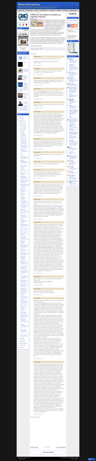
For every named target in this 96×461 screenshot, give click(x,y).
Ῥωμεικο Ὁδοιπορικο (73, 87)
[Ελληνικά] (20, 24)
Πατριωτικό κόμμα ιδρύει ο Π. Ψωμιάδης (23, 293)
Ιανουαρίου (22, 345)
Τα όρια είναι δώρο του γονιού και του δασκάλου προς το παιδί (73, 149)
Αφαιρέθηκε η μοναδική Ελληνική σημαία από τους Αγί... (24, 181)
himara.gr (71, 105)
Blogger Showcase (74, 458)
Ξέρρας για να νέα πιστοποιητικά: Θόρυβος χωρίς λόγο (24, 238)
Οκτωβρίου (22, 125)
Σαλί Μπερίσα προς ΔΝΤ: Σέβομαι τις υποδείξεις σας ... (23, 142)
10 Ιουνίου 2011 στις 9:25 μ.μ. (38, 74)
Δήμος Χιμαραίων (72, 175)
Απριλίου (21, 340)
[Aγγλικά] (24, 24)
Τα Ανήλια (71, 171)
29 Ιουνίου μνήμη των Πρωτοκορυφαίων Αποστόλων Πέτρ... (24, 146)
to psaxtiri (71, 152)
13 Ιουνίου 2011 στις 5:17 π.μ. (38, 178)
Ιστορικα (59, 10)
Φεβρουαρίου (22, 343)
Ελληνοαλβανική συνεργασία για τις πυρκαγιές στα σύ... (24, 177)
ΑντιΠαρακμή (71, 166)
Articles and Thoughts (73, 110)
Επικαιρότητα (36, 49)
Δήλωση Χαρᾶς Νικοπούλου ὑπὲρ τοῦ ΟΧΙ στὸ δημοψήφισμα (73, 168)
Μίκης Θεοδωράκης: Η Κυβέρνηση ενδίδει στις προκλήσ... (24, 246)
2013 (20, 116)
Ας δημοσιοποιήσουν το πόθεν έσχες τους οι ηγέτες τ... (24, 298)
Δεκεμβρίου (22, 121)
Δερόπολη (71, 94)
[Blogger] (76, 27)
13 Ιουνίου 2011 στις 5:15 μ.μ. (38, 294)
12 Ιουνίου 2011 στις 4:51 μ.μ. (38, 148)
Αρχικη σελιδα (21, 10)
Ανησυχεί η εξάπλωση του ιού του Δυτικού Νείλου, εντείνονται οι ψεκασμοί (73, 61)
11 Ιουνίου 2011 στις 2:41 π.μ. (38, 85)
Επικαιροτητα (29, 10)
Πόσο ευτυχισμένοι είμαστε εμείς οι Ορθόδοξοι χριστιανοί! (73, 102)
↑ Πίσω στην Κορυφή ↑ (48, 452)
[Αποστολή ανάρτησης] (41, 48)
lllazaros (70, 147)
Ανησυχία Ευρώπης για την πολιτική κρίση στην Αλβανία (24, 206)
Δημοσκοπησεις (73, 10)
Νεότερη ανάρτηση (34, 447)
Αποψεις (36, 10)
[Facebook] (69, 27)
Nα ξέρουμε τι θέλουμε (24, 228)
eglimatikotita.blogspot (73, 132)
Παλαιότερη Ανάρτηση (61, 447)
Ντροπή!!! (25, 62)
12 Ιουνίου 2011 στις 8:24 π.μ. (38, 135)
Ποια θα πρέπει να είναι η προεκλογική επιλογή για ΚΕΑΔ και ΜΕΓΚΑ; (73, 158)
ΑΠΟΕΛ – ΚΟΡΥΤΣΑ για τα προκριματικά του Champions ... (24, 185)
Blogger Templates (64, 457)
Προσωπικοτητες (44, 10)
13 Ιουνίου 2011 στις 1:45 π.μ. (38, 158)
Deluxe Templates (75, 457)
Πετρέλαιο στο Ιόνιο (23, 230)
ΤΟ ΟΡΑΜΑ (71, 160)
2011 (20, 120)
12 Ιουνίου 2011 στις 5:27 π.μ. (38, 108)
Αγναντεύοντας (72, 72)
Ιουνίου (21, 132)
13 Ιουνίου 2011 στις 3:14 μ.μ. (38, 273)
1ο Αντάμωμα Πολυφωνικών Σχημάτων (23, 198)
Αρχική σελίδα (47, 446)
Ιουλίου (21, 130)
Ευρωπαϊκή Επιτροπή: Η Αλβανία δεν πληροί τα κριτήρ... (24, 268)
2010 (20, 347)
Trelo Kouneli (71, 64)
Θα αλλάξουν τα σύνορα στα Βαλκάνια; (22, 242)
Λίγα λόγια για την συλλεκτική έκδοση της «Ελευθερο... (23, 216)
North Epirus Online (72, 155)
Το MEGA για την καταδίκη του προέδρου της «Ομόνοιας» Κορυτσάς (45, 16)
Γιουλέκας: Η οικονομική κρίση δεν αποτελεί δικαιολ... (24, 253)
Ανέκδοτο (21, 154)
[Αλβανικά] (26, 24)
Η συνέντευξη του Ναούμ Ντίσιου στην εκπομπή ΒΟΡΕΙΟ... (24, 157)
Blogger (23, 458)
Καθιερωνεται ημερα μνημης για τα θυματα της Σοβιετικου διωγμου (73, 122)
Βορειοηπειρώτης (29, 4)
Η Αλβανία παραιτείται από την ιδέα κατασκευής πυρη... (24, 281)
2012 (20, 118)
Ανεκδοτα (65, 10)
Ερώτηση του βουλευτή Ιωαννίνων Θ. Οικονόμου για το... (24, 285)
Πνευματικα (52, 10)
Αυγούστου (22, 128)
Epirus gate (71, 140)
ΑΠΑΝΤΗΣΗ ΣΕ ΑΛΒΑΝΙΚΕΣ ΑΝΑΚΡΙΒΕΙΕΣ (23, 135)
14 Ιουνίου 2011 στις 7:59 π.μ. (38, 358)
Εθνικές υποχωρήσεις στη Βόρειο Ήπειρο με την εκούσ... (24, 316)
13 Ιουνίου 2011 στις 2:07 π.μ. (38, 166)
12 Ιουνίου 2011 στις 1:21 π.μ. (38, 98)
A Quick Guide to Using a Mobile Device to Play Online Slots (73, 96)
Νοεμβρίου (22, 123)
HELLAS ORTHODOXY (73, 119)
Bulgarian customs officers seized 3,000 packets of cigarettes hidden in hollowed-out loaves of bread (73, 113)
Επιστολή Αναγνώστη (23, 232)
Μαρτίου (21, 341)
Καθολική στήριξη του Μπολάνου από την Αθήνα (25, 78)
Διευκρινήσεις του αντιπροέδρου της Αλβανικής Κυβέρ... (24, 289)
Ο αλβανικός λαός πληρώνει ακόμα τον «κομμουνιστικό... (24, 302)
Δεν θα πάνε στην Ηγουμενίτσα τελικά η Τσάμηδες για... (24, 202)
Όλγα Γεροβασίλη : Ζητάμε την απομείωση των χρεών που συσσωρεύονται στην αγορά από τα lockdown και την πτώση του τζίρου (73, 143)
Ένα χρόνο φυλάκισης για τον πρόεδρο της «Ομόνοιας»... (24, 272)
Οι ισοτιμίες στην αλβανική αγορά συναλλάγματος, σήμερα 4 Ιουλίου (73, 107)
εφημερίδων (23, 49)
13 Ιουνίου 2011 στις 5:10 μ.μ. (38, 285)
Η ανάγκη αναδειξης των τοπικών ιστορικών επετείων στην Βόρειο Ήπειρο (72, 36)
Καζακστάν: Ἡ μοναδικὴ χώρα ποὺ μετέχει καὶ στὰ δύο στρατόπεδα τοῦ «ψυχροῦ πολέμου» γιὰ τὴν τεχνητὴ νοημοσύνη (73, 90)
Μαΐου (21, 338)
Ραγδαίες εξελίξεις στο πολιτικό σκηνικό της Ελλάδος (24, 225)
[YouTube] (72, 27)
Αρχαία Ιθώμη (71, 83)
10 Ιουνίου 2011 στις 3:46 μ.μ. (38, 65)
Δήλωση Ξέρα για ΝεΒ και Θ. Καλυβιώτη (25, 70)
